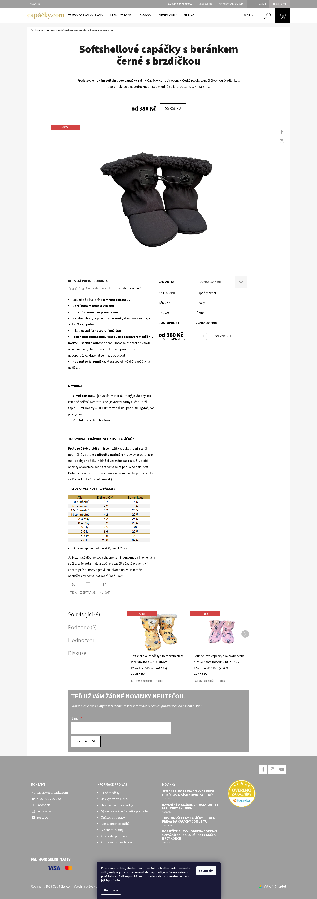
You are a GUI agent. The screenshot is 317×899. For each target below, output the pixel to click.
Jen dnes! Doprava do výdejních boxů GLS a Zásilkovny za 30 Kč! (188, 793)
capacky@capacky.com (52, 792)
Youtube (42, 817)
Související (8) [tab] (84, 614)
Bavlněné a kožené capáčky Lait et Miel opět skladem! (190, 806)
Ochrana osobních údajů (117, 842)
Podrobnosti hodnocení (125, 288)
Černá (200, 313)
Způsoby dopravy (113, 817)
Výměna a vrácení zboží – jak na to (124, 811)
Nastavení (111, 890)
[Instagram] (272, 769)
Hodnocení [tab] (81, 640)
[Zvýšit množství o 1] (207, 334)
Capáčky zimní (206, 293)
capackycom (45, 811)
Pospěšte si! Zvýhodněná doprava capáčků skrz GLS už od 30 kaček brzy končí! (189, 835)
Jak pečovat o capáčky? (117, 805)
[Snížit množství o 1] (207, 339)
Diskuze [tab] (77, 653)
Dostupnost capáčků (115, 823)
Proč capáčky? (111, 793)
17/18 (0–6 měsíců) (141, 681)
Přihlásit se (86, 741)
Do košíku (173, 108)
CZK (39, 4)
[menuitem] (85, 15)
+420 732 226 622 (49, 799)
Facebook (43, 805)
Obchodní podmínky (115, 836)
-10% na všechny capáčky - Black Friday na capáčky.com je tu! (188, 820)
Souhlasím (206, 871)
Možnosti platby (112, 830)
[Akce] (158, 632)
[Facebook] (282, 132)
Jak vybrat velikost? (114, 799)
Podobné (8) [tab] (82, 627)
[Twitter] (282, 140)
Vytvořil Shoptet (275, 886)
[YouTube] (281, 769)
